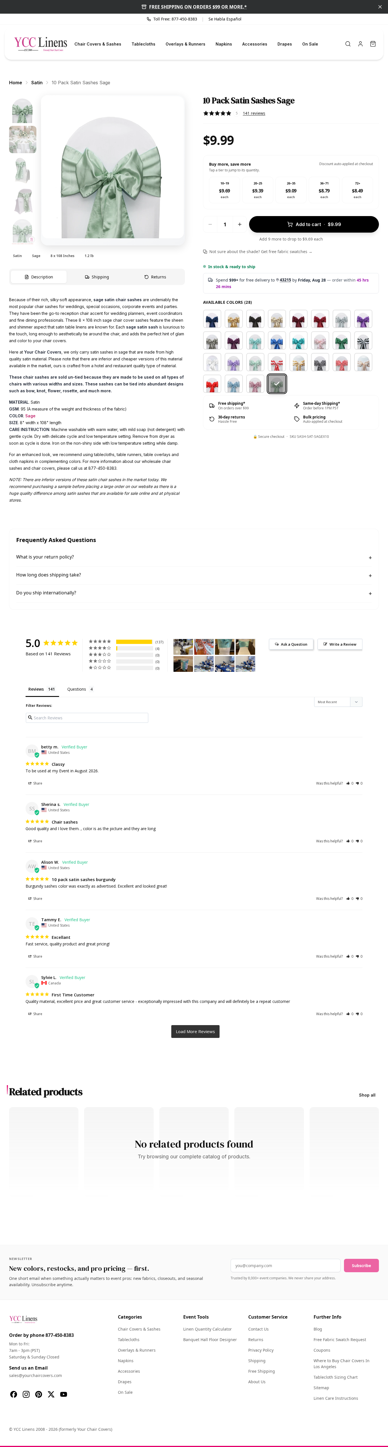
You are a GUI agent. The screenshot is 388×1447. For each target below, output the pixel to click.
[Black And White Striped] (363, 340)
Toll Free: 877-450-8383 (175, 19)
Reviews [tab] (36, 689)
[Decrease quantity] (210, 224)
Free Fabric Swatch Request (340, 1339)
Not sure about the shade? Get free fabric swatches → (260, 251)
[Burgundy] (298, 319)
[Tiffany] (255, 340)
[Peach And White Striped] (363, 362)
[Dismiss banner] (380, 6)
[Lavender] (234, 362)
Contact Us (258, 1329)
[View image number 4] (22, 201)
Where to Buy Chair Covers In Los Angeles (342, 1363)
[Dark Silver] (212, 340)
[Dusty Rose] (255, 384)
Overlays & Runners (185, 44)
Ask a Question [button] (294, 644)
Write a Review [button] (342, 644)
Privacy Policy (261, 1350)
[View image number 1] (23, 109)
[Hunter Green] (342, 340)
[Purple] (363, 319)
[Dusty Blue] (234, 384)
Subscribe (361, 1265)
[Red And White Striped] (277, 362)
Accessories (254, 44)
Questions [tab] (76, 689)
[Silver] (342, 319)
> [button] (195, 1031)
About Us (257, 1381)
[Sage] (277, 384)
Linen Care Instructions (336, 1398)
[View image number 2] (22, 139)
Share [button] (37, 783)
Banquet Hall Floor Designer (210, 1339)
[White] (212, 362)
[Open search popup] (348, 44)
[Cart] (373, 44)
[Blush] (320, 340)
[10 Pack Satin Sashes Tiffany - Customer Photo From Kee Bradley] (224, 647)
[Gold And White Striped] (298, 362)
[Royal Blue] (277, 340)
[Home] (41, 43)
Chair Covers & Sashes (97, 44)
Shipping (257, 1360)
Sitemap (321, 1387)
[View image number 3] (22, 170)
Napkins (224, 44)
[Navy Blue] (212, 319)
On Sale (310, 44)
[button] (350, 783)
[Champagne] (277, 319)
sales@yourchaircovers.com (35, 1375)
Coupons (322, 1350)
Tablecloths (143, 44)
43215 (285, 279)
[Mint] (255, 362)
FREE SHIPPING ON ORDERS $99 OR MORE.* (198, 7)
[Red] (212, 384)
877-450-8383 (59, 1335)
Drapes (285, 44)
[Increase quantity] (240, 224)
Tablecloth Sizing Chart (336, 1377)
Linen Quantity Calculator (207, 1329)
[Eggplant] (234, 340)
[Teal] (298, 340)
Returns (255, 1339)
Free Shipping (261, 1371)
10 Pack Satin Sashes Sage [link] (81, 82)
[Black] (255, 319)
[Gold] (234, 319)
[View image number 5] (22, 231)
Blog (318, 1329)
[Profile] (360, 44)
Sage (30, 415)
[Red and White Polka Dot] (342, 362)
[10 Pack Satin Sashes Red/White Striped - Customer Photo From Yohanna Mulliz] (204, 647)
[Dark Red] (320, 319)
